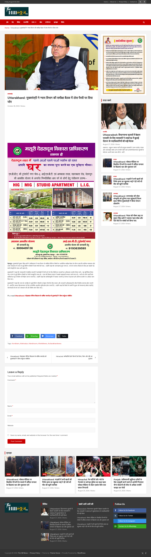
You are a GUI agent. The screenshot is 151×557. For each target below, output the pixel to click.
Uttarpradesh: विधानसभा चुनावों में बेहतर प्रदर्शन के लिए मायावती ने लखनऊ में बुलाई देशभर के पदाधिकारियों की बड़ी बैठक (121, 138)
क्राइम (56, 22)
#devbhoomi (33, 343)
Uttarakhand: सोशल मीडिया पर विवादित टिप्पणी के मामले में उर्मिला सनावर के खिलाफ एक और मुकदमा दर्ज (128, 164)
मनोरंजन (48, 22)
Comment (12, 380)
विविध (45, 504)
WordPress (81, 553)
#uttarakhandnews (54, 343)
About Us (113, 2)
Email (10, 416)
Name (10, 406)
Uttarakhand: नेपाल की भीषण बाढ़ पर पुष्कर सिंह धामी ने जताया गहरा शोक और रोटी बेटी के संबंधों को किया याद (128, 218)
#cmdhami (15, 343)
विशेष (62, 22)
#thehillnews (42, 343)
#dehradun (24, 343)
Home (106, 2)
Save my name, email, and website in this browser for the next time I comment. (39, 435)
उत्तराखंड (10, 94)
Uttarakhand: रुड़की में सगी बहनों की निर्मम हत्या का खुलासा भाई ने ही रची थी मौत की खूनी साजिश (128, 181)
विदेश (18, 22)
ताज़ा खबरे (107, 100)
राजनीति (25, 22)
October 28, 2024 (13, 106)
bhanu (23, 106)
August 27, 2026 (108, 144)
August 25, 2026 (83, 491)
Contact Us (133, 2)
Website (10, 426)
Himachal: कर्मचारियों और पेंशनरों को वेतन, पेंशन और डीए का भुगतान (74, 357)
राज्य (33, 22)
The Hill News (23, 553)
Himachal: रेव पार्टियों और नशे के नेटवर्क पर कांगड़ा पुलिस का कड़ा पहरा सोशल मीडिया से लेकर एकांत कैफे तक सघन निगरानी (92, 483)
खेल (41, 22)
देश (13, 22)
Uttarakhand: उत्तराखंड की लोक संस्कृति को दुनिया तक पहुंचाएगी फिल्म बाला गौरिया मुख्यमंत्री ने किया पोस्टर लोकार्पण (127, 200)
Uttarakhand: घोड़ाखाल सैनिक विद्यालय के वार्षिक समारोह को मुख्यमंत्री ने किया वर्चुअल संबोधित (43, 296)
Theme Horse (55, 553)
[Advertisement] (51, 124)
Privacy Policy (123, 2)
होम (7, 22)
